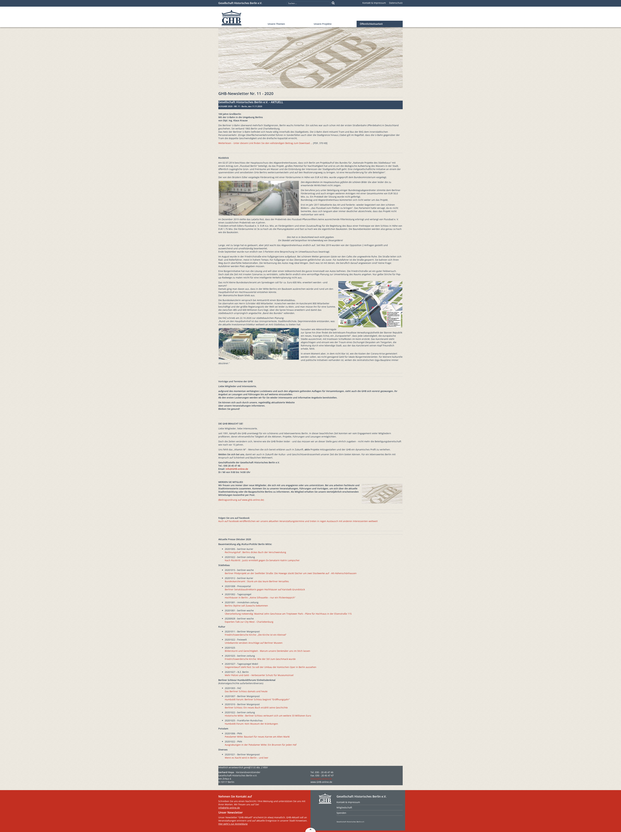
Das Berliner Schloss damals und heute (246, 691)
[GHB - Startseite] (241, 17)
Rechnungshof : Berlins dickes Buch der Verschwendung (255, 552)
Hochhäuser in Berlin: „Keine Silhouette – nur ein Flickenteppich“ (260, 597)
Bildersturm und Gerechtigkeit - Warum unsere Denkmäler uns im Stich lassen (267, 650)
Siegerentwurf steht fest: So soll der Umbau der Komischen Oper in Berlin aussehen (270, 667)
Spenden (341, 812)
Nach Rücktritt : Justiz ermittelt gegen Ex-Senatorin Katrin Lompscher (262, 560)
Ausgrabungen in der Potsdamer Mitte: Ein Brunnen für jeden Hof (260, 744)
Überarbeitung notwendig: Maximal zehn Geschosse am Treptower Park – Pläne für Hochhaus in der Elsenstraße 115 (288, 613)
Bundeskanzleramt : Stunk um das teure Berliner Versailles (257, 581)
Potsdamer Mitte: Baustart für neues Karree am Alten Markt (257, 736)
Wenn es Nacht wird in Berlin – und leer (246, 757)
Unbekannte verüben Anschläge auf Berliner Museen (254, 642)
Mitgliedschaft (344, 807)
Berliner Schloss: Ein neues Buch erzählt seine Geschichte (256, 707)
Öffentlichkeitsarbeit (371, 23)
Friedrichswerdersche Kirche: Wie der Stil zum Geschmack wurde (260, 659)
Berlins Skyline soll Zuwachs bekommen (246, 605)
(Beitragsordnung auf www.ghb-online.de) (241, 499)
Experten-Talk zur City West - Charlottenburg (249, 621)
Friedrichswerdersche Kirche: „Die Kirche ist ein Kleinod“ (255, 634)
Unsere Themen (276, 23)
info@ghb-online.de (321, 778)
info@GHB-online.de (237, 468)
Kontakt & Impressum (374, 2)
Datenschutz (396, 2)
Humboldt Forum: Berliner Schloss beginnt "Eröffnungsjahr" (257, 699)
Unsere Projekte (323, 23)
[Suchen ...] (333, 3)
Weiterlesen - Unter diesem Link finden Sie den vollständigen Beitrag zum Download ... (265, 143)
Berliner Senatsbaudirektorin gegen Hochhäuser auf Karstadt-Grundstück (265, 589)
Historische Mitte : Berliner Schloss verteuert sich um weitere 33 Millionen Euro (268, 715)
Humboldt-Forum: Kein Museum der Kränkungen (251, 723)
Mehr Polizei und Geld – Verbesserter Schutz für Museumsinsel (259, 675)
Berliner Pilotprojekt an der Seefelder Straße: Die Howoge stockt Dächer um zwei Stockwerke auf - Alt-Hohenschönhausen (291, 573)
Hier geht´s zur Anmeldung (233, 823)
